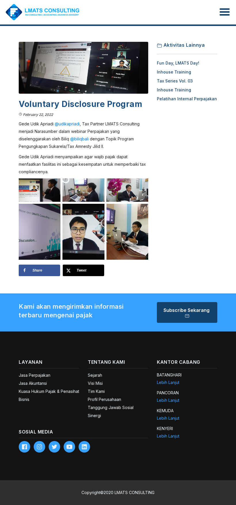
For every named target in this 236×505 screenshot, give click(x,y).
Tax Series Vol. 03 (175, 80)
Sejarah (95, 375)
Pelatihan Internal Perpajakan (187, 98)
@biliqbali (79, 138)
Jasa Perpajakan (34, 375)
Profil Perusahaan (104, 399)
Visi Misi (95, 383)
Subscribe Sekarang (187, 310)
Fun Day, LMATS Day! (178, 63)
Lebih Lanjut (168, 382)
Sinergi (94, 415)
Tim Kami (96, 391)
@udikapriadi (67, 123)
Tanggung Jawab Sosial (111, 407)
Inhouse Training (174, 71)
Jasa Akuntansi (33, 383)
